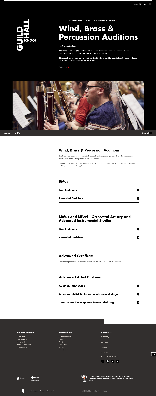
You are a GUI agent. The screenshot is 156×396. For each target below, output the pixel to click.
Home (61, 20)
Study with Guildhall (74, 20)
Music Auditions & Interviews (104, 20)
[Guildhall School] (14, 4)
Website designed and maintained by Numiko (41, 391)
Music (88, 20)
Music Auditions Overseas (118, 58)
